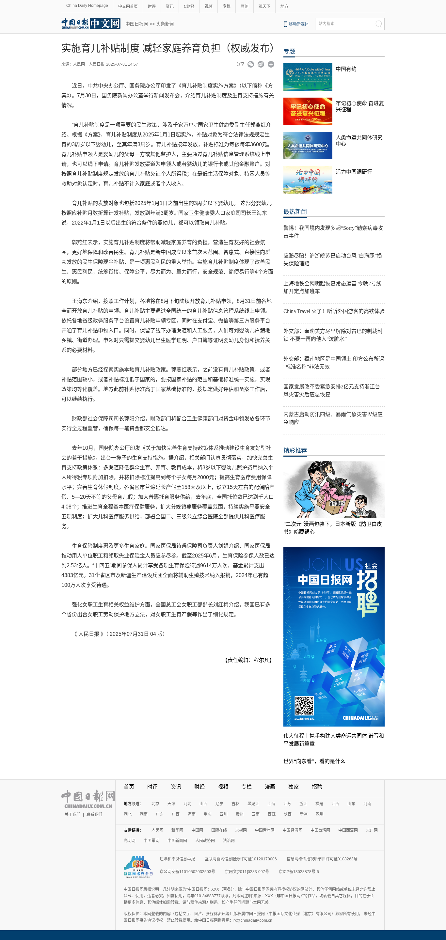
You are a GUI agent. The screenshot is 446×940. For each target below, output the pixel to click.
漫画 (270, 787)
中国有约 (346, 69)
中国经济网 (292, 830)
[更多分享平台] (271, 65)
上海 (271, 804)
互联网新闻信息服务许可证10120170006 (241, 859)
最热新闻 (295, 212)
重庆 (208, 814)
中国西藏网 (348, 830)
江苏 (287, 804)
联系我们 (94, 814)
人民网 (157, 830)
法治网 (229, 840)
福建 (319, 804)
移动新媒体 (299, 24)
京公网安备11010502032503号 (187, 872)
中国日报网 (136, 23)
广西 (176, 814)
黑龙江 (253, 804)
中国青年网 (265, 830)
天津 (171, 804)
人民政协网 (205, 840)
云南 (256, 814)
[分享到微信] (250, 65)
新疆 (304, 814)
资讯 (170, 6)
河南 (367, 804)
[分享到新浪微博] (261, 65)
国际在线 (219, 830)
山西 (203, 804)
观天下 (264, 6)
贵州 (240, 814)
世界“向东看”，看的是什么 (314, 761)
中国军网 (151, 840)
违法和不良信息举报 (177, 859)
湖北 (128, 814)
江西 (335, 804)
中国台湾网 (320, 830)
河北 (187, 804)
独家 (293, 787)
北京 (155, 804)
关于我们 (72, 814)
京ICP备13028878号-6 (299, 872)
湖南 (144, 814)
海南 (192, 814)
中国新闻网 (177, 840)
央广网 (372, 830)
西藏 (272, 814)
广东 (160, 814)
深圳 (320, 814)
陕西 (288, 814)
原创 (244, 6)
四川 (224, 814)
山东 (351, 804)
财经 (199, 787)
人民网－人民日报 (88, 64)
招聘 (317, 787)
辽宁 (219, 804)
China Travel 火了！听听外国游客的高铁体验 (334, 311)
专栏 (227, 6)
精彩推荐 (295, 450)
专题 (289, 51)
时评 (152, 6)
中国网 (197, 830)
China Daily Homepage (87, 5)
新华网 (177, 830)
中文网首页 (128, 6)
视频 (209, 6)
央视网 (241, 830)
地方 (284, 6)
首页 (129, 787)
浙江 (303, 804)
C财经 (189, 6)
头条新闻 (165, 23)
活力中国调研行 (354, 172)
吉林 (235, 804)
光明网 (129, 840)
